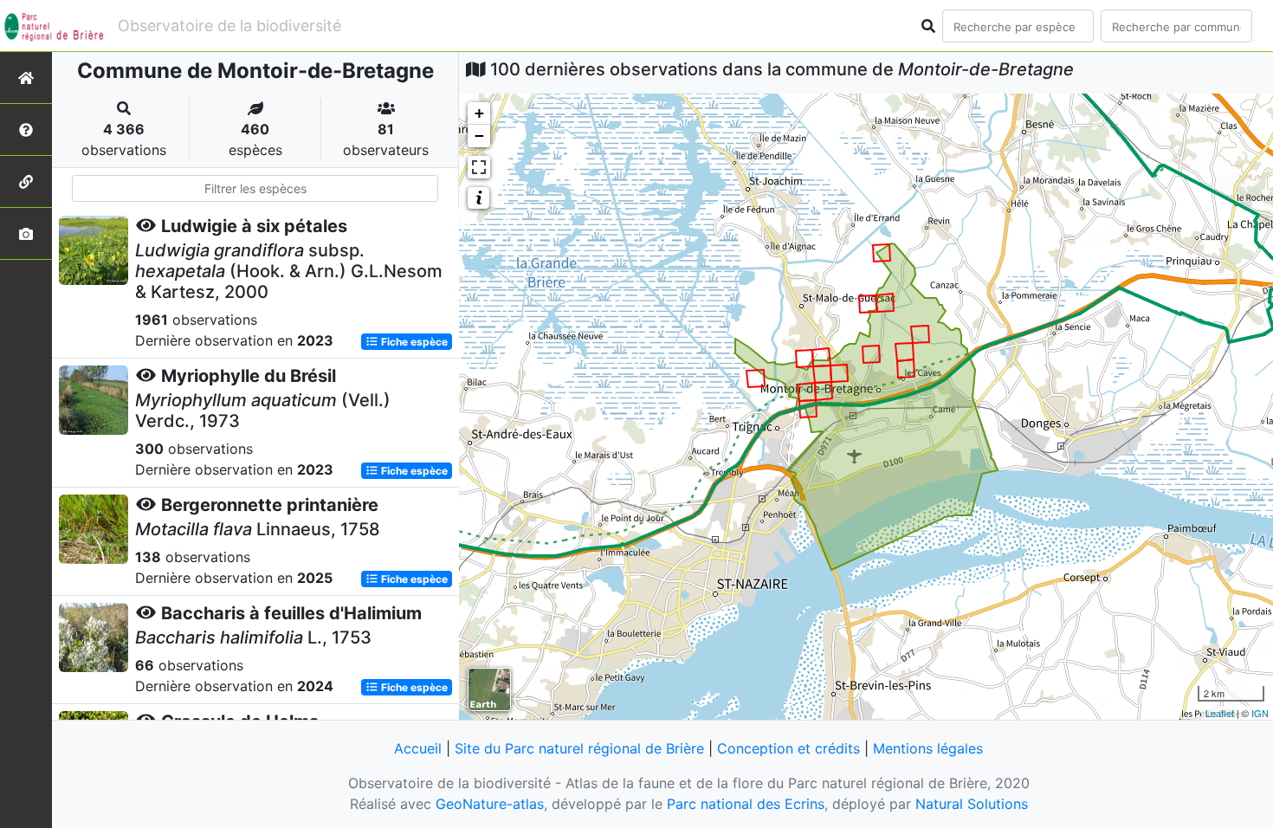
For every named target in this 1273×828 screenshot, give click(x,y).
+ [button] (479, 113)
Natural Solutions (971, 803)
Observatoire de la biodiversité (229, 25)
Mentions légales (928, 748)
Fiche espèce (413, 341)
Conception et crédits (788, 748)
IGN (1260, 713)
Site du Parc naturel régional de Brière (579, 748)
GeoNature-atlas (490, 803)
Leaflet (1219, 713)
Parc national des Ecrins (745, 803)
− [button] (479, 135)
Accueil (418, 748)
